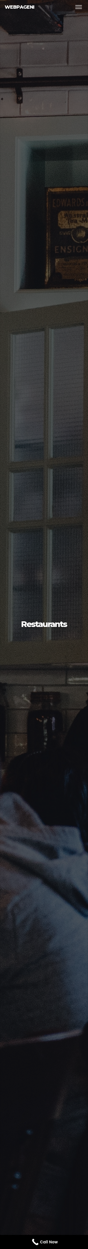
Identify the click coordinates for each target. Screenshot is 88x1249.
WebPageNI (19, 7)
